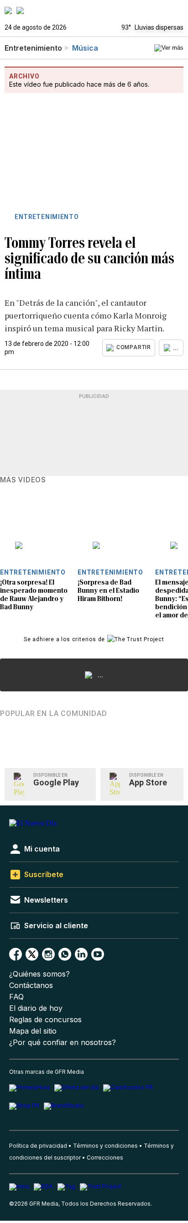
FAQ (16, 997)
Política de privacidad (38, 1145)
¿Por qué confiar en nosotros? (62, 1042)
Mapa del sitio (33, 1031)
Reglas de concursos (45, 1019)
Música (85, 47)
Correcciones (105, 1157)
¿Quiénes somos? (39, 974)
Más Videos (23, 480)
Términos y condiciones (105, 1145)
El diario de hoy (36, 1008)
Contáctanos (31, 985)
